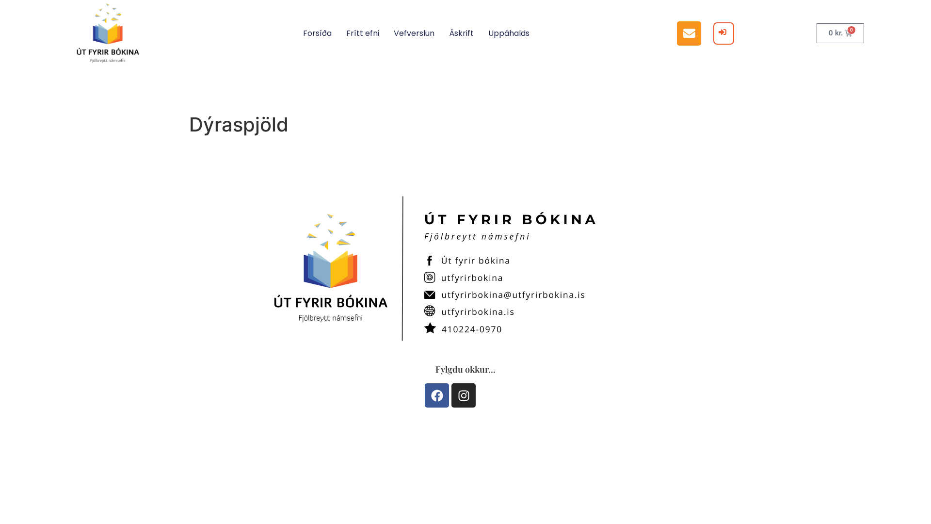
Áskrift (461, 33)
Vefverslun (414, 33)
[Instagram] (463, 395)
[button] (689, 33)
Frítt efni (362, 33)
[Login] (723, 33)
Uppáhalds (509, 33)
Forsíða (317, 33)
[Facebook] (437, 395)
